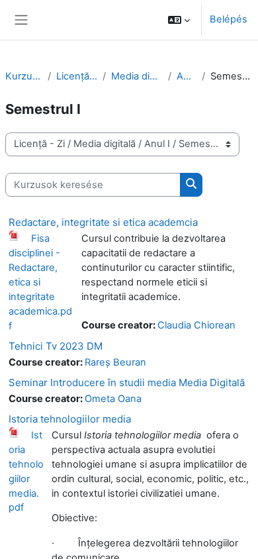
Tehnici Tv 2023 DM (56, 346)
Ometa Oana (113, 399)
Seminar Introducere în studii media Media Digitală (127, 382)
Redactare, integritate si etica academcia (103, 222)
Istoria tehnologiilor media (70, 419)
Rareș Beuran (115, 362)
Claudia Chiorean (196, 325)
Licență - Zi (77, 76)
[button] (178, 20)
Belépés (228, 19)
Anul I (187, 76)
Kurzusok (23, 76)
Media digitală (136, 76)
